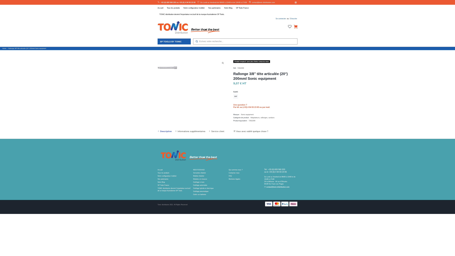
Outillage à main (198, 182)
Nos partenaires (163, 179)
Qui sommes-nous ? (236, 170)
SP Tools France (163, 185)
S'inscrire (293, 19)
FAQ (230, 176)
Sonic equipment (247, 114)
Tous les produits (163, 173)
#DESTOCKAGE (199, 170)
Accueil (160, 170)
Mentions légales (234, 179)
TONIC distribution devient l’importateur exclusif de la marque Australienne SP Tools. (174, 189)
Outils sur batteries (199, 194)
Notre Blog (161, 182)
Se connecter (281, 19)
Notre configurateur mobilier (167, 176)
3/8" (235, 96)
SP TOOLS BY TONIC (171, 41)
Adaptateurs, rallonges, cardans (262, 118)
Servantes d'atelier (199, 173)
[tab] (164, 131)
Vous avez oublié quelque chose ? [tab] (252, 131)
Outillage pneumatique (200, 191)
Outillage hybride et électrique (203, 188)
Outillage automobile (200, 185)
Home (4, 48)
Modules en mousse (200, 179)
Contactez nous (234, 173)
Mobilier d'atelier (198, 176)
